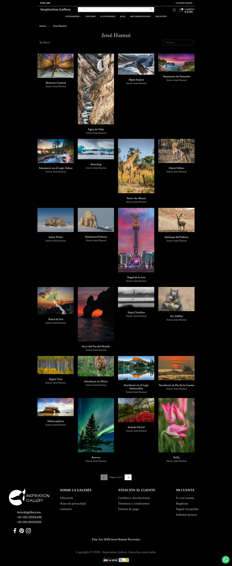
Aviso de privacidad (73, 503)
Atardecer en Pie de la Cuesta (176, 385)
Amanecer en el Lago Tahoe (56, 168)
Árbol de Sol (55, 319)
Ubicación (160, 16)
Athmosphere (55, 421)
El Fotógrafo (107, 16)
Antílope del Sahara (176, 237)
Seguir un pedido (187, 509)
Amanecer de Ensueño (176, 76)
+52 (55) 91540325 (29, 522)
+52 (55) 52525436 (29, 517)
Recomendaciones (140, 16)
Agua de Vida (96, 129)
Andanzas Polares (96, 236)
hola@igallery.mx (29, 512)
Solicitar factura (186, 514)
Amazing (95, 164)
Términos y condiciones (133, 503)
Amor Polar (55, 237)
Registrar (182, 503)
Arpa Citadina (136, 312)
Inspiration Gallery (55, 9)
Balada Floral (136, 427)
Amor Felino (176, 168)
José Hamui (59, 86)
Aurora (95, 457)
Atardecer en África (96, 381)
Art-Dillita (176, 316)
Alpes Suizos (136, 79)
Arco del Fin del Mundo (96, 346)
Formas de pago (128, 509)
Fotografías (72, 16)
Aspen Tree (55, 379)
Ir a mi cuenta (185, 498)
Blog (123, 16)
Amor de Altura (136, 198)
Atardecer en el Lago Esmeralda (136, 386)
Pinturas (90, 16)
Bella (176, 457)
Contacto (66, 509)
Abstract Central (55, 82)
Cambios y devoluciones (134, 498)
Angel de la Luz (136, 277)
